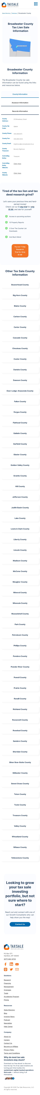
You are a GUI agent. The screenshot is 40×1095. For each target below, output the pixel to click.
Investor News (9, 1016)
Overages (7, 990)
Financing (7, 983)
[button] (35, 4)
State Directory (9, 1010)
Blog (5, 1013)
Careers (7, 1040)
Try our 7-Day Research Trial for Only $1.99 (20, 251)
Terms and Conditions (12, 1053)
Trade (6, 993)
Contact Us (8, 1043)
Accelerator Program (11, 996)
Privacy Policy (9, 1050)
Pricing (6, 1000)
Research (7, 980)
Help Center (8, 1026)
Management (9, 987)
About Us (7, 1037)
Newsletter (8, 1023)
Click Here (17, 164)
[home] (10, 4)
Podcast (7, 1020)
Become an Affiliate (11, 1046)
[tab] (20, 94)
